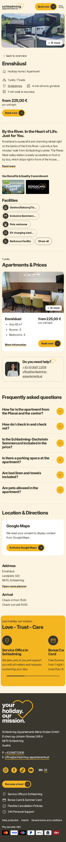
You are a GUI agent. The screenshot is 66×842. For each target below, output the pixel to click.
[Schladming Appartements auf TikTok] (22, 770)
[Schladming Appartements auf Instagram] (5, 770)
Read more (8, 166)
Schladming (15, 86)
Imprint (25, 820)
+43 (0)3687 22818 (34, 367)
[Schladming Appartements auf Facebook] (14, 770)
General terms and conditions (46, 820)
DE (46, 770)
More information (15, 344)
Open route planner (14, 586)
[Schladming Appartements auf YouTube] (30, 770)
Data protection (10, 820)
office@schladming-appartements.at (27, 757)
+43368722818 (14, 752)
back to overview (16, 55)
